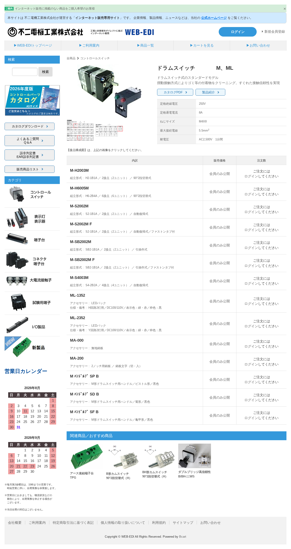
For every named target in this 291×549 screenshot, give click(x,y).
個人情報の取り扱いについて (123, 522)
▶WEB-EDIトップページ (33, 45)
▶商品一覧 (145, 45)
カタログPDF (173, 92)
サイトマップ (183, 522)
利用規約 (159, 522)
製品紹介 (208, 92)
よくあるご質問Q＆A (28, 140)
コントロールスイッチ (95, 58)
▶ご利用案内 (89, 45)
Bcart (182, 536)
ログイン (251, 176)
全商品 (71, 58)
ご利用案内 (37, 522)
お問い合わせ (210, 522)
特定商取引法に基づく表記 (73, 522)
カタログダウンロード (28, 126)
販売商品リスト (28, 169)
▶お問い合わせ (258, 45)
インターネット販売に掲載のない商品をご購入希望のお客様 (55, 8)
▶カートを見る (202, 45)
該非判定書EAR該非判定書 (28, 155)
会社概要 (15, 522)
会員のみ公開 (219, 174)
